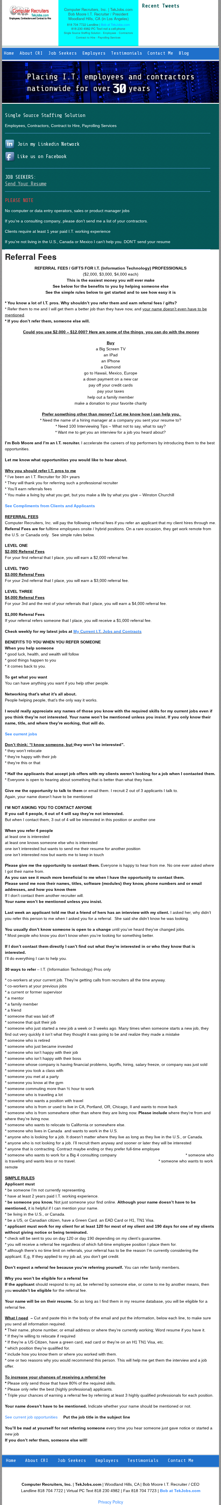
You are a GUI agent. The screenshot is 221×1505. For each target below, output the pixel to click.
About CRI (31, 53)
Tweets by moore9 (159, 12)
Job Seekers (62, 53)
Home (9, 53)
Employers (94, 53)
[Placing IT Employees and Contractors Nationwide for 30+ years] (30, 17)
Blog (184, 53)
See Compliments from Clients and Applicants (50, 505)
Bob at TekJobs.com (115, 24)
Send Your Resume (25, 184)
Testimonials (126, 53)
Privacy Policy (110, 1502)
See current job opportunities (31, 1417)
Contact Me (160, 53)
